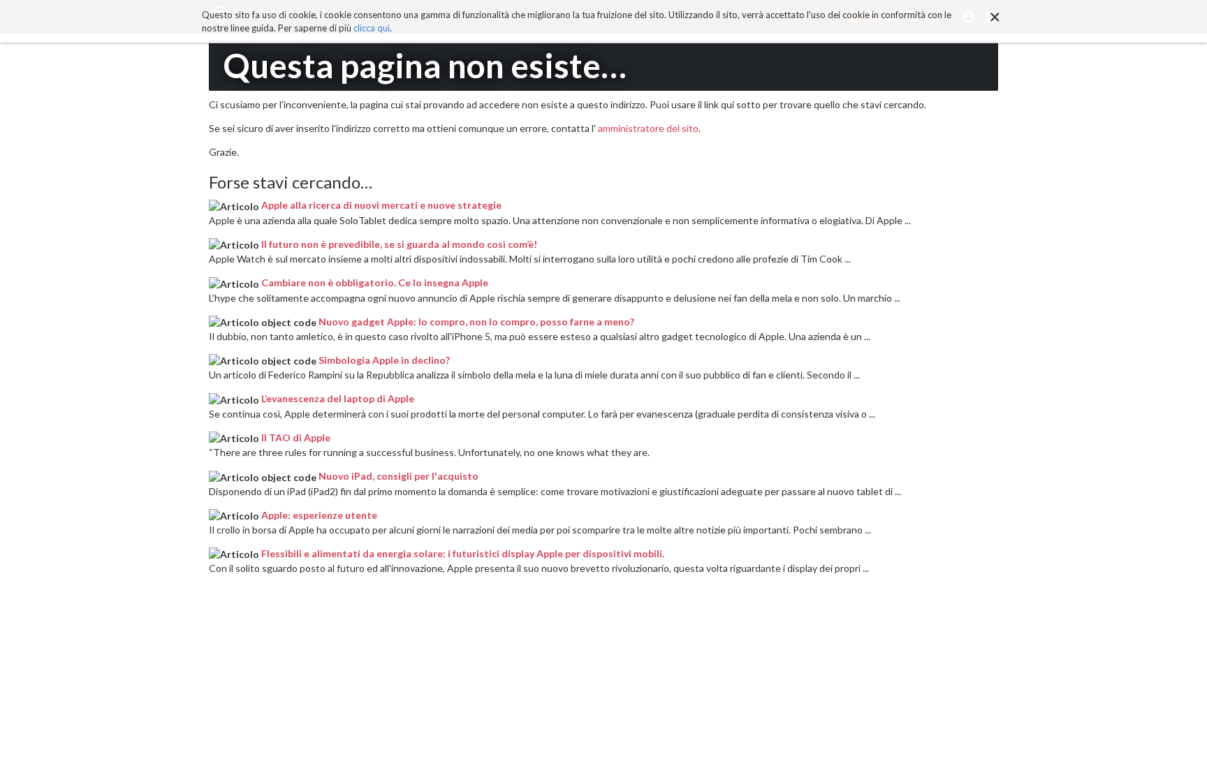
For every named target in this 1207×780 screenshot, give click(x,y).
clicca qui (371, 28)
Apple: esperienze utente (319, 515)
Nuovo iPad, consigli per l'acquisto (398, 476)
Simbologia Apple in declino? (384, 360)
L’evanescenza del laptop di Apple (337, 398)
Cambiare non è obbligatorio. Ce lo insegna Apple (374, 282)
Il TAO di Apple (295, 437)
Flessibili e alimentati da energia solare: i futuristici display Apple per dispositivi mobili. (462, 553)
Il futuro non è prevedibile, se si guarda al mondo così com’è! (399, 244)
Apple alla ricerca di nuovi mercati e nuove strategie (381, 205)
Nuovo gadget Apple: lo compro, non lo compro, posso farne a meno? (476, 322)
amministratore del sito (648, 128)
